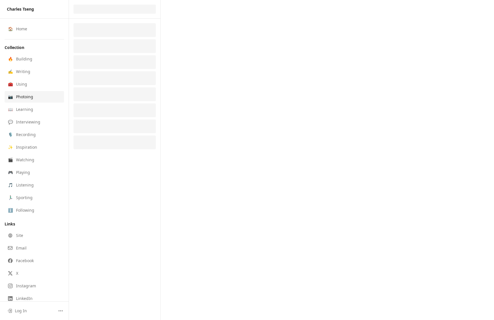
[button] (34, 59)
